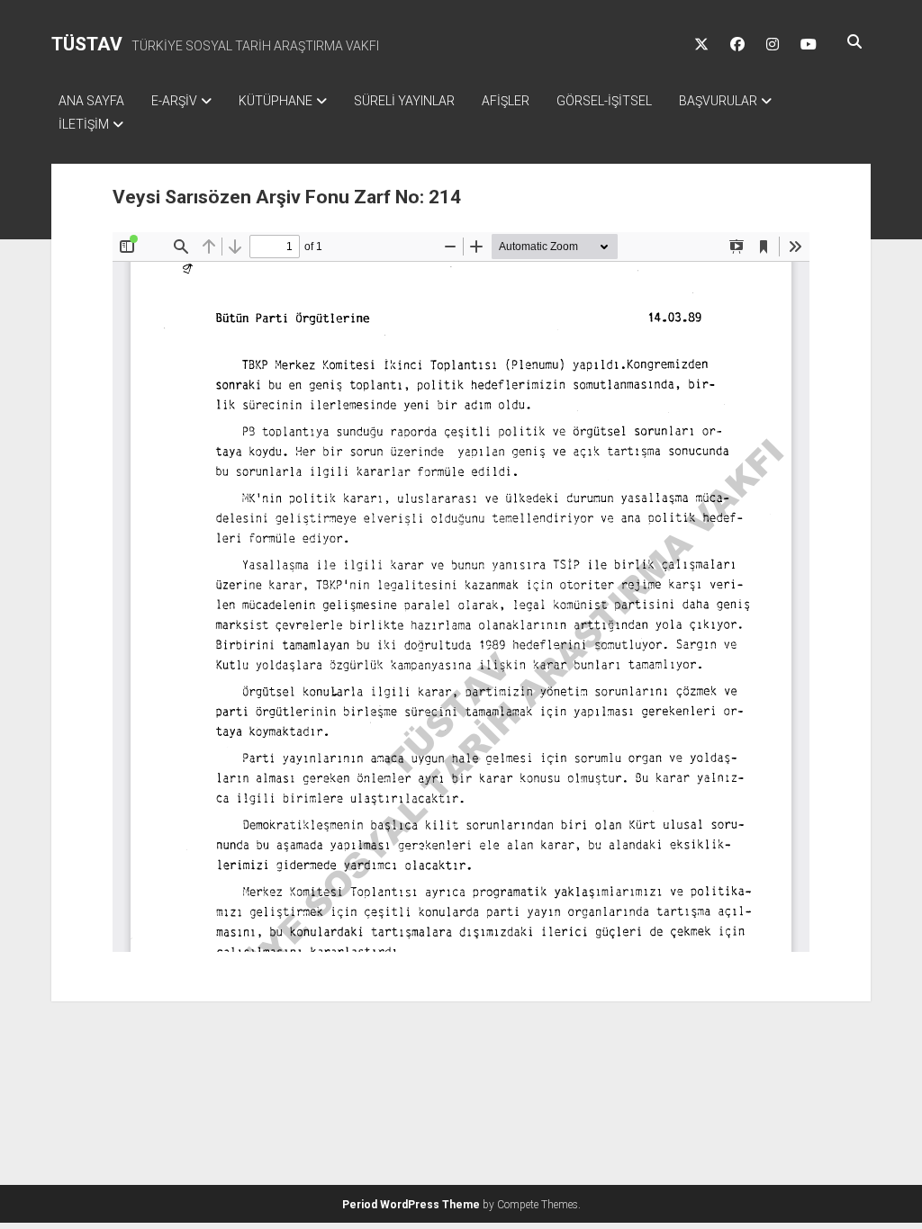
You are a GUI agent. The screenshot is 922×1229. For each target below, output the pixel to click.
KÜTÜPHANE (275, 101)
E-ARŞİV (174, 101)
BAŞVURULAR (718, 101)
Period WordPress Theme (411, 1204)
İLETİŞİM (84, 124)
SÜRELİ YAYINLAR (404, 101)
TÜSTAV (86, 44)
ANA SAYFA (91, 101)
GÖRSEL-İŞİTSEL (604, 101)
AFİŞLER (505, 101)
